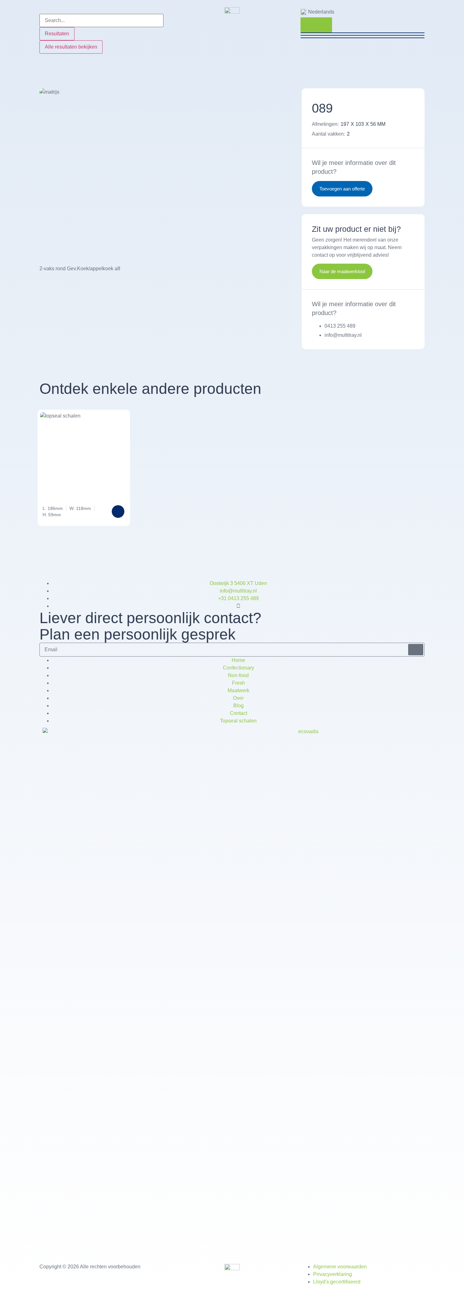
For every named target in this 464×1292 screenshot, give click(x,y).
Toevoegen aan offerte (342, 188)
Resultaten (57, 33)
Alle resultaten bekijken (71, 47)
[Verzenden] (415, 649)
